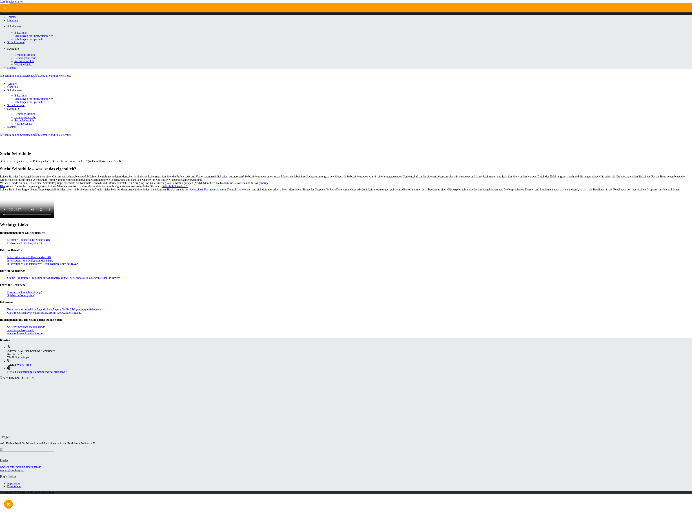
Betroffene (239, 183)
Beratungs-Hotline (24, 113)
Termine (12, 83)
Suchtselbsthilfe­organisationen (206, 189)
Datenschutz (14, 486)
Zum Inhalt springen (11, 1)
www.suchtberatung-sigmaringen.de (20, 466)
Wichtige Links (23, 123)
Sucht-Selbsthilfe (24, 120)
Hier (2, 186)
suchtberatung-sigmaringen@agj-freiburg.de (42, 371)
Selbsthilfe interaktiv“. (175, 186)
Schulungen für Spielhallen (29, 102)
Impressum (13, 483)
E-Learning (20, 95)
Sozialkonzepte (16, 105)
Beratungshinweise (25, 117)
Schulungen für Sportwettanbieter (33, 98)
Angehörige (262, 183)
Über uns (12, 86)
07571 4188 (24, 364)
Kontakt (11, 126)
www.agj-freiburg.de (12, 470)
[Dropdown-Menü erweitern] (26, 91)
